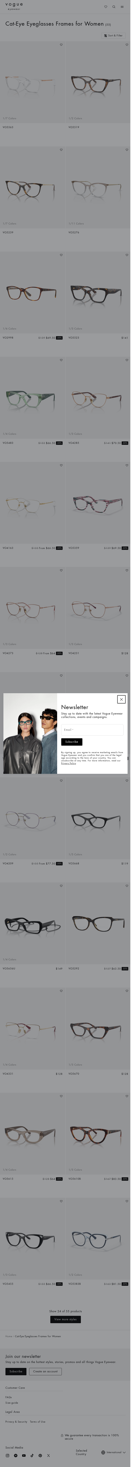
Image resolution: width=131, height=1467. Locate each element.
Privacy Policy (68, 763)
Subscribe (71, 742)
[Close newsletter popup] (121, 699)
